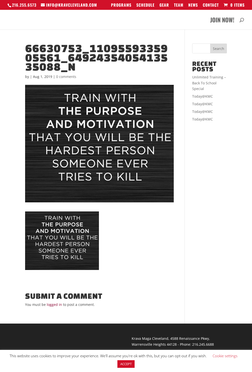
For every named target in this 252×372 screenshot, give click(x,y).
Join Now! (222, 21)
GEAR (164, 5)
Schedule (145, 5)
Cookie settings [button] (225, 355)
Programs (121, 5)
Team (178, 5)
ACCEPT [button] (126, 364)
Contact (211, 5)
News (193, 5)
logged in (54, 304)
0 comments (66, 76)
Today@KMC (202, 96)
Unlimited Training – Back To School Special (209, 83)
